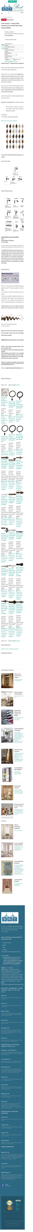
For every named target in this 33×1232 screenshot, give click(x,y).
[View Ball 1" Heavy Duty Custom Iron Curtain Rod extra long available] (20, 594)
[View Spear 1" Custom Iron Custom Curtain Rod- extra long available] (20, 486)
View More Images (3, 47)
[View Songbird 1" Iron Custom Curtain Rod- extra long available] (12, 484)
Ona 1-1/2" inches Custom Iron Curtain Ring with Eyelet (19, 404)
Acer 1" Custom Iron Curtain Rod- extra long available (12, 499)
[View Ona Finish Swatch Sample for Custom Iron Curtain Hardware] (5, 419)
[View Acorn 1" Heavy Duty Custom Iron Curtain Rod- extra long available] (20, 522)
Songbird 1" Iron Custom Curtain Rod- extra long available (12, 465)
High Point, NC (5, 1152)
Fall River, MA (5, 1125)
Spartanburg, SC (5, 1172)
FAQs (3, 947)
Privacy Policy (17, 1225)
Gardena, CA (4, 1132)
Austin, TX (4, 1003)
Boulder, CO (4, 1020)
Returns (4, 945)
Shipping (4, 949)
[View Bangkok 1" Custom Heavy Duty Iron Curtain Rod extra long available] (5, 632)
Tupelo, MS (4, 1163)
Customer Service (6, 942)
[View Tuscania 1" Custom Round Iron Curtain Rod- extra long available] (5, 521)
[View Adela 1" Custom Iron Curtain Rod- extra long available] (5, 558)
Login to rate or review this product (10, 649)
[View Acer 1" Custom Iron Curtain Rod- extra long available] (12, 521)
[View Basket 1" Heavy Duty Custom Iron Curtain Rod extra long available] (20, 631)
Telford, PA (4, 1101)
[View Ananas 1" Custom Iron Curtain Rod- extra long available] (12, 557)
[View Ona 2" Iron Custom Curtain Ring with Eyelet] (12, 452)
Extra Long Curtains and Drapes (17, 675)
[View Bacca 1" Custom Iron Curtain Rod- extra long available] (12, 593)
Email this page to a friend (11, 61)
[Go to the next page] (17, 385)
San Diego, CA (5, 1028)
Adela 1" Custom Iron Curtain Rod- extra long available (4, 537)
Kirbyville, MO (5, 1140)
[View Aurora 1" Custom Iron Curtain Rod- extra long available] (5, 593)
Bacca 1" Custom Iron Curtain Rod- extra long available (12, 572)
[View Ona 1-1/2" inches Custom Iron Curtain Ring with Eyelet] (20, 417)
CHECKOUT (13, 1)
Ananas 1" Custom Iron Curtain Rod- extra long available (12, 535)
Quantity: (7, 59)
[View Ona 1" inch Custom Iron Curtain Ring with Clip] (12, 419)
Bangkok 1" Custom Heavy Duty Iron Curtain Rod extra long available (4, 608)
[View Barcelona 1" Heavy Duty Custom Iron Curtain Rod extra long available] (12, 632)
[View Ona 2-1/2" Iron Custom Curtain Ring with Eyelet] (20, 451)
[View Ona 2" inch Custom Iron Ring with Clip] (5, 453)
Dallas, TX (4, 995)
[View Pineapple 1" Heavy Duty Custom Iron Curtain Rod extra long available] (5, 485)
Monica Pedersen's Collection (17, 826)
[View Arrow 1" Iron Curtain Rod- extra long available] (20, 556)
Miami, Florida (5, 1011)
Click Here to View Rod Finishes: (9, 120)
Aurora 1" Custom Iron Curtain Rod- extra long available (4, 572)
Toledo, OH (4, 1117)
